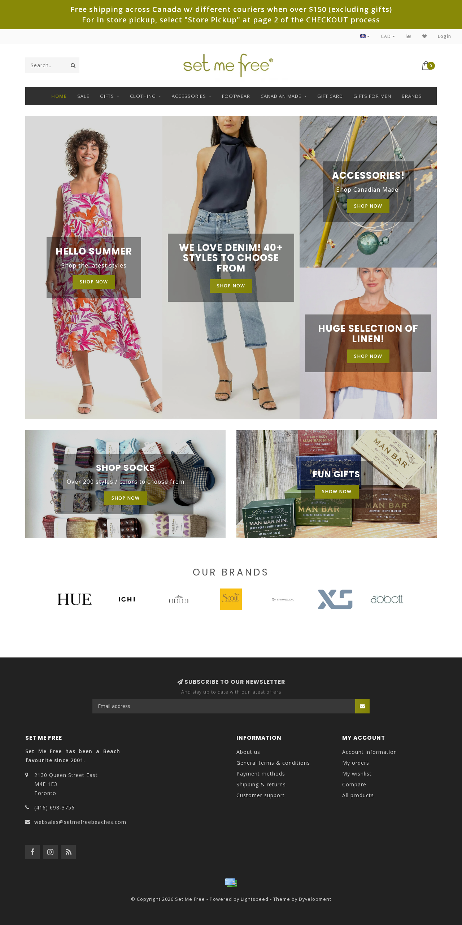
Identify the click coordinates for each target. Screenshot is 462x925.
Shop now (94, 282)
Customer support (260, 795)
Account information (369, 751)
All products (358, 795)
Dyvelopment (315, 899)
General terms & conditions (273, 762)
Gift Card (330, 96)
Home (59, 96)
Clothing (143, 96)
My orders (355, 762)
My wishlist (357, 773)
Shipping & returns (261, 784)
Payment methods (260, 773)
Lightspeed (255, 899)
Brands (412, 96)
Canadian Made (281, 96)
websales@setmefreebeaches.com (80, 821)
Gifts (107, 96)
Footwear (236, 96)
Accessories (189, 96)
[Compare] (408, 36)
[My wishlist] (424, 36)
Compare (354, 784)
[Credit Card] (231, 882)
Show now (337, 491)
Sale (83, 96)
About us (248, 751)
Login (444, 36)
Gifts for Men (372, 96)
